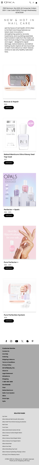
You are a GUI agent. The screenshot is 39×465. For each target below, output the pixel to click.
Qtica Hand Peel (7, 443)
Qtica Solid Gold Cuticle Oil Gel (11, 430)
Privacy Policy (6, 365)
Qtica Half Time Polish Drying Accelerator (14, 421)
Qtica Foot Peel (6, 446)
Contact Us (5, 351)
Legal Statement (7, 373)
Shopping (5, 379)
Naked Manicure (7, 390)
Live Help (5, 354)
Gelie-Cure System (8, 393)
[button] (9, 3)
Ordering (5, 356)
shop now (9, 107)
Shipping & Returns (8, 359)
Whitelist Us (6, 376)
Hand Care (5, 435)
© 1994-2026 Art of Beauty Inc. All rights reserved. (19, 460)
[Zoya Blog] (27, 341)
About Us (5, 370)
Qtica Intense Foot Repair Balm (11, 441)
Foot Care (5, 427)
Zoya (3, 387)
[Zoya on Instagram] (11, 341)
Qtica (4, 395)
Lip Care (4, 416)
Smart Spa (5, 398)
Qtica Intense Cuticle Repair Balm (12, 432)
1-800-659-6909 (7, 381)
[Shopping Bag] (36, 2)
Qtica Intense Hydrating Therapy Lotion (13, 451)
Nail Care (5, 424)
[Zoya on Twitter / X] (22, 341)
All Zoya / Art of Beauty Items (11, 454)
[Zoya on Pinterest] (32, 341)
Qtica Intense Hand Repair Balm (11, 438)
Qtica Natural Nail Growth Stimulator (13, 419)
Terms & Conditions (8, 362)
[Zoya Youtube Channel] (16, 341)
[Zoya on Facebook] (6, 341)
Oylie (4, 401)
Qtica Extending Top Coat (9, 449)
